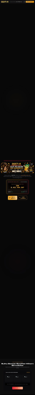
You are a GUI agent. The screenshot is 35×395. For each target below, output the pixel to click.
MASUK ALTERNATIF (30, 1)
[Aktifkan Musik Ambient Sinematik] (24, 2)
